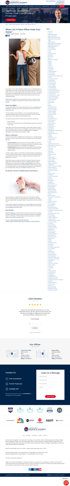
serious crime (30, 161)
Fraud (49, 142)
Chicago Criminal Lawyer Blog (14, 24)
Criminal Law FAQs (45, 6)
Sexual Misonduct (52, 256)
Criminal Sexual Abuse (53, 96)
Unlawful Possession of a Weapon (55, 279)
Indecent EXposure (52, 167)
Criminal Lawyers (52, 84)
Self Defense (51, 244)
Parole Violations (52, 204)
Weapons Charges (52, 287)
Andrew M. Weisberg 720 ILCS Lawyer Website (16, 454)
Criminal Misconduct (52, 89)
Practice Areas (19, 6)
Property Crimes (51, 219)
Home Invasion (51, 157)
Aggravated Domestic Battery (54, 43)
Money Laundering (52, 191)
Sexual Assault (51, 253)
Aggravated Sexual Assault (54, 45)
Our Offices (35, 344)
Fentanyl (50, 136)
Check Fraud (51, 68)
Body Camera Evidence (53, 59)
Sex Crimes (50, 245)
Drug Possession (51, 120)
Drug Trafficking (51, 123)
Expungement (51, 129)
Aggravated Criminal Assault (54, 37)
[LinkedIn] (35, 469)
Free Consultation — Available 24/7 (55, 1)
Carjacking (50, 67)
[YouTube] (40, 469)
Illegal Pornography (52, 163)
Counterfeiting (51, 80)
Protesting (50, 223)
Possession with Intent (53, 208)
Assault (49, 52)
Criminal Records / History (54, 95)
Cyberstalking (51, 102)
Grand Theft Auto (52, 146)
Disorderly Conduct (52, 106)
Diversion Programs (52, 109)
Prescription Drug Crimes (53, 213)
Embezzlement (51, 126)
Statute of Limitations (53, 263)
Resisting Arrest (51, 235)
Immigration (51, 164)
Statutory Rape (51, 264)
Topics (48, 29)
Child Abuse (50, 70)
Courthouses (25, 6)
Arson (49, 50)
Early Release (51, 124)
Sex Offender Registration (54, 247)
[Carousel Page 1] (30, 324)
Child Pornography (52, 71)
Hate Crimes (51, 152)
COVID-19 (50, 65)
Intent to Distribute (52, 169)
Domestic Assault (52, 111)
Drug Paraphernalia (52, 118)
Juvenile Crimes (51, 173)
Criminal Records (52, 93)
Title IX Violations (52, 270)
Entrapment (51, 127)
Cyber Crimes (51, 101)
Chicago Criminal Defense (15, 221)
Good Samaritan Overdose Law (55, 145)
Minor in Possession (52, 185)
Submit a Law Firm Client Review (35, 332)
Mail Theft (50, 179)
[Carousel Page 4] (37, 324)
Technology (50, 267)
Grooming (50, 148)
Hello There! (65, 478)
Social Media (51, 260)
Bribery (49, 61)
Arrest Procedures (52, 49)
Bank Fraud (50, 56)
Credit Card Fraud (52, 81)
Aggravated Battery (52, 36)
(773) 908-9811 (60, 2)
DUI (49, 104)
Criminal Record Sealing (53, 92)
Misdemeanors (51, 188)
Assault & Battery (52, 53)
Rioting (49, 239)
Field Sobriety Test (52, 137)
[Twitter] (32, 469)
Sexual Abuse (51, 251)
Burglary (50, 62)
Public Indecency (51, 225)
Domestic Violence (52, 114)
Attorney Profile (12, 6)
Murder (49, 194)
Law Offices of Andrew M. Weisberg (21, 475)
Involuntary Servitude (53, 170)
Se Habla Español (59, 4)
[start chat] (66, 482)
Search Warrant (36, 221)
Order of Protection (52, 201)
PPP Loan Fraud (51, 202)
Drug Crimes (51, 117)
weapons (30, 163)
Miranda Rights (51, 186)
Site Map (40, 435)
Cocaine (50, 77)
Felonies (50, 135)
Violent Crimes (51, 284)
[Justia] (37, 469)
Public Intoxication (52, 226)
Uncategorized (51, 275)
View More (35, 328)
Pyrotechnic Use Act (52, 228)
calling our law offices (14, 207)
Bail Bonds (50, 55)
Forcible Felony (51, 139)
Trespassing (51, 273)
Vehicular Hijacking (52, 282)
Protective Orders (52, 222)
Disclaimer (28, 435)
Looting (50, 177)
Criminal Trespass (52, 99)
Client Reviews (53, 6)
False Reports (51, 132)
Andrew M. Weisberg (10, 213)
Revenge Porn (51, 238)
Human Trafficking (52, 158)
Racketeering (51, 229)
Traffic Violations (52, 272)
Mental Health (51, 183)
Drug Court (50, 115)
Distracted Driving (52, 108)
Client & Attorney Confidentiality (55, 76)
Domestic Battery (52, 112)
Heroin (49, 155)
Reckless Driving (51, 230)
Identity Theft (51, 160)
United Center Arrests (53, 278)
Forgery (50, 140)
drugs (23, 163)
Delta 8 (49, 105)
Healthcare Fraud (52, 154)
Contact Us (62, 6)
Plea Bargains (51, 205)
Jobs (49, 171)
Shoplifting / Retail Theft (53, 257)
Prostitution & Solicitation (54, 220)
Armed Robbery (51, 47)
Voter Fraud (50, 285)
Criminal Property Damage (54, 90)
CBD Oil (50, 64)
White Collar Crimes (52, 288)
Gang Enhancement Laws (53, 143)
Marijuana (50, 182)
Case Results (31, 6)
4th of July (50, 31)
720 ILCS (50, 33)
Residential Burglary (52, 233)
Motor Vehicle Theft (52, 192)
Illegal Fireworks (51, 161)
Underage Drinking (52, 276)
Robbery (50, 241)
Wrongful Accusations (53, 290)
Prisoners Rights (51, 216)
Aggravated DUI (51, 42)
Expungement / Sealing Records (55, 130)
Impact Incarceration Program (55, 166)
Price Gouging (51, 214)
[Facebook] (30, 469)
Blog (58, 6)
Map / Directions (25, 357)
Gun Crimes (50, 149)
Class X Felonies (51, 74)
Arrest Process (38, 6)
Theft (49, 269)
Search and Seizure (24, 220)
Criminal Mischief (52, 87)
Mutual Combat (51, 195)
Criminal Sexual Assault (53, 98)
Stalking (50, 261)
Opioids (50, 200)
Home (7, 6)
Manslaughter (51, 180)
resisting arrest (27, 130)
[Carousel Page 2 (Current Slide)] (32, 324)
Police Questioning (52, 207)
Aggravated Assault (52, 34)
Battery (50, 58)
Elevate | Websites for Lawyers (55, 475)
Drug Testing (51, 121)
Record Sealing (51, 232)
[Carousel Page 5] (40, 324)
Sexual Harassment (52, 254)
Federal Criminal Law (52, 133)
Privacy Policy (34, 435)
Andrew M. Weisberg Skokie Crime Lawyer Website (17, 452)
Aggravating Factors (52, 46)
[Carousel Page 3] (35, 324)
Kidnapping (50, 174)
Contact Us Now (11, 20)
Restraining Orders (52, 236)
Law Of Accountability (53, 176)
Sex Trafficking (51, 248)
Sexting (49, 250)
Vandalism (50, 281)
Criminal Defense (14, 220)
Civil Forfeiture (51, 73)
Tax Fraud (50, 266)
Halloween (50, 151)
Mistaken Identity (52, 189)
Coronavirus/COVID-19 (53, 78)
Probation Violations (52, 217)
